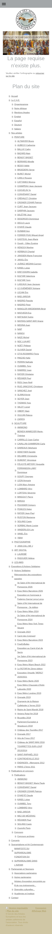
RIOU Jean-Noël (24, 382)
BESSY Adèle (23, 165)
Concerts (15, 840)
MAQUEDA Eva (24, 313)
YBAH (20, 538)
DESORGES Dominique (28, 219)
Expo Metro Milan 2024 (28, 611)
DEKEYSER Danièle (26, 452)
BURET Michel (24, 174)
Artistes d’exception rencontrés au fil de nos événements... (29, 883)
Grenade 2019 (24, 697)
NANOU (21, 333)
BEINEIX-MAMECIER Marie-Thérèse (30, 433)
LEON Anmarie (24, 480)
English (17, 116)
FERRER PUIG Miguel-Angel (30, 235)
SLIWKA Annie (23, 394)
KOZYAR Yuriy (23, 280)
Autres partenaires (22, 877)
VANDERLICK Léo (25, 529)
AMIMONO (22, 427)
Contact (14, 897)
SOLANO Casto (24, 521)
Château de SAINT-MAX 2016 (31, 742)
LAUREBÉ (22, 554)
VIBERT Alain (23, 411)
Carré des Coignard (26, 636)
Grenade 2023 (24, 632)
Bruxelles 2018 (24, 718)
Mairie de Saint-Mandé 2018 (30, 709)
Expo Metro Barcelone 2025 (30, 591)
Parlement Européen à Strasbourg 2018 (27, 724)
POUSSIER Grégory (26, 505)
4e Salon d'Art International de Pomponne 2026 (31, 585)
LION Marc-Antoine (26, 484)
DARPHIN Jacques (26, 210)
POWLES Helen (24, 509)
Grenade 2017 (24, 734)
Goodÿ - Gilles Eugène (27, 243)
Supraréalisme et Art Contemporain (27, 844)
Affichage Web (39, 911)
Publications (19, 775)
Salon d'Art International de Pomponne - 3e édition (29, 605)
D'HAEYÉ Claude (25, 795)
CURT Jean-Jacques (26, 206)
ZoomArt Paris (23, 828)
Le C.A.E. (15, 100)
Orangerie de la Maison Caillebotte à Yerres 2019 (28, 703)
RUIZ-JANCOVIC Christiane (30, 386)
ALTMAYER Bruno (25, 141)
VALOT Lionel (23, 407)
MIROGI (21, 501)
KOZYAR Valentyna (26, 276)
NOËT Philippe (24, 345)
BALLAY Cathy (24, 149)
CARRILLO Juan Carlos (28, 439)
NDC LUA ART (23, 341)
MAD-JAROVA (23, 296)
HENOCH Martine (25, 247)
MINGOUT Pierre (25, 497)
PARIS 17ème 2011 (26, 767)
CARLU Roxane (24, 178)
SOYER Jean (23, 399)
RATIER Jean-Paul (25, 513)
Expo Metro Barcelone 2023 (30, 640)
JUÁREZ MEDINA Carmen (29, 264)
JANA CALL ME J (25, 546)
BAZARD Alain (23, 153)
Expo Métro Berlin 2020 (28, 681)
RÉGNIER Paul (24, 378)
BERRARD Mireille (25, 161)
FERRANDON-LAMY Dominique (26, 470)
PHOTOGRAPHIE (22, 542)
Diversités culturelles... (24, 889)
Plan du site (13, 911)
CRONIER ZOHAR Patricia (29, 202)
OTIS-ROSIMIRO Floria (28, 354)
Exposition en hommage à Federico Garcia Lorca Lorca (30, 597)
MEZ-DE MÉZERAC (26, 816)
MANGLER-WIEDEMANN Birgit (31, 309)
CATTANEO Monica (26, 182)
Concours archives (25, 836)
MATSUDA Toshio (25, 317)
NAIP (19, 329)
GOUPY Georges (25, 476)
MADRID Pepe (24, 304)
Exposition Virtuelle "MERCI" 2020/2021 (30, 675)
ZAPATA (21, 419)
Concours (18, 832)
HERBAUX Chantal (26, 251)
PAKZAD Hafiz (23, 358)
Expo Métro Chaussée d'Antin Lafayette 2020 (30, 687)
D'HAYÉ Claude (24, 227)
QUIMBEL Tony (24, 366)
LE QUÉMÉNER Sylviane (28, 288)
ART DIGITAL (20, 550)
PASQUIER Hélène (26, 558)
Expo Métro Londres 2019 (29, 693)
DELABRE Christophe (27, 456)
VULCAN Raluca (24, 415)
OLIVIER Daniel (24, 349)
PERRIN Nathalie (25, 362)
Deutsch (18, 125)
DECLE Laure (23, 223)
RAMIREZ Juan (24, 370)
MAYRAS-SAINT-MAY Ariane (30, 321)
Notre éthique (20, 108)
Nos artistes (16, 133)
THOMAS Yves (24, 403)
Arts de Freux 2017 (26, 738)
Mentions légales (22, 112)
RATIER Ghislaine (25, 374)
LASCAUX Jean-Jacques (28, 284)
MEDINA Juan (23, 325)
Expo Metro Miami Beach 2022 (31, 664)
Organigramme (21, 104)
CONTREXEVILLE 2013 (28, 758)
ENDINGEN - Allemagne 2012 (30, 763)
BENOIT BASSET (25, 157)
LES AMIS (18, 562)
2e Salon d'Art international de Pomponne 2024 (31, 617)
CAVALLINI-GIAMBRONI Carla (31, 444)
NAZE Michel (23, 337)
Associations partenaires (25, 873)
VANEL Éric (22, 534)
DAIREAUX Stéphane (27, 448)
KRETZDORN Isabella (27, 272)
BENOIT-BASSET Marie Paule (31, 783)
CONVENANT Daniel (26, 194)
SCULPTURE (20, 423)
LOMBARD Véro (24, 489)
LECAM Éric (22, 292)
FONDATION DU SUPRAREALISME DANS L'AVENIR (25, 861)
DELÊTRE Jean (24, 215)
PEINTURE (19, 137)
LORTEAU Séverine (26, 493)
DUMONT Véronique (26, 460)
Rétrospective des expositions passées (28, 576)
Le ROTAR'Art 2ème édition (30, 668)
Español (18, 120)
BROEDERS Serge (26, 170)
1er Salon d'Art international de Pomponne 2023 (31, 658)
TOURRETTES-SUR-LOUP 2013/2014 (29, 748)
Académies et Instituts (24, 893)
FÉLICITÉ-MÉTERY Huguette (30, 464)
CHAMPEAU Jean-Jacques (29, 186)
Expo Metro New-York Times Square (30, 625)
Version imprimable (18, 908)
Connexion (40, 908)
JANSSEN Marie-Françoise (29, 255)
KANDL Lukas (23, 268)
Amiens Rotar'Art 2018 (27, 713)
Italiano (17, 129)
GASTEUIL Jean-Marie (27, 239)
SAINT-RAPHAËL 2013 (27, 754)
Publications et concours (22, 771)
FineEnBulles (23, 644)
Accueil (14, 96)
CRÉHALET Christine (27, 198)
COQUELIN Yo (24, 190)
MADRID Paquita (25, 300)
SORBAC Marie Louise (27, 525)
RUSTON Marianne (26, 517)
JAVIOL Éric (22, 260)
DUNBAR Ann (23, 231)
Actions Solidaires (22, 570)
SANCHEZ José (24, 390)
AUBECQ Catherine (26, 145)
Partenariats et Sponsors (22, 869)
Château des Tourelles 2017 (30, 730)
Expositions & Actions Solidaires (25, 566)
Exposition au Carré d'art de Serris (30, 650)
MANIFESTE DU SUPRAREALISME (22, 850)
